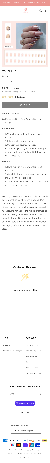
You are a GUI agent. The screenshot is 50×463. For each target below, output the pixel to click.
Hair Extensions (32, 367)
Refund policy (22, 453)
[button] (3, 11)
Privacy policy (36, 453)
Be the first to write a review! (25, 297)
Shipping (15, 91)
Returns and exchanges (12, 351)
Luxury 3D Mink (32, 345)
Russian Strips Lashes (35, 351)
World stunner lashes (23, 450)
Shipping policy (26, 457)
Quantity (5, 76)
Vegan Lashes (31, 356)
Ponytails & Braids (33, 373)
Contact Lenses (32, 362)
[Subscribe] (40, 394)
